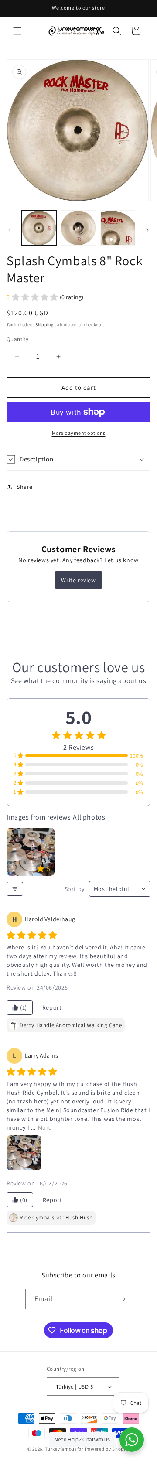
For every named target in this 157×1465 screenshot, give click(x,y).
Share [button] (25, 487)
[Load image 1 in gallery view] (38, 227)
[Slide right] (147, 230)
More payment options (79, 433)
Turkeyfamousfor (64, 1449)
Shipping (44, 325)
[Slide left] (9, 230)
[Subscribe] (122, 1299)
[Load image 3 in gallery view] (117, 227)
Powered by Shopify (107, 1449)
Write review (78, 580)
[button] (17, 31)
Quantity (17, 339)
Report (52, 1007)
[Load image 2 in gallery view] (78, 227)
